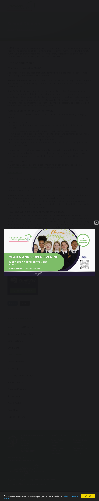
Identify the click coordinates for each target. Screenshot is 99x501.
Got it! (88, 496)
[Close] (96, 223)
